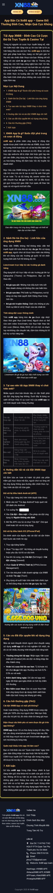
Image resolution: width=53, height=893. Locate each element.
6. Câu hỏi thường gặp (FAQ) (18, 123)
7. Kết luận (11, 127)
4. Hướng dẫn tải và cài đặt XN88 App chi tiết (26, 114)
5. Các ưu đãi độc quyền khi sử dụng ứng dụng (26, 118)
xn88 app (36, 51)
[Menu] (3, 4)
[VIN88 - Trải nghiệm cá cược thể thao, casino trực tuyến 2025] (26, 4)
